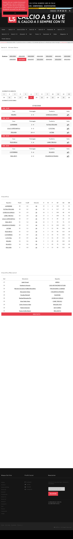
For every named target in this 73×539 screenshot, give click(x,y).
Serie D (13, 34)
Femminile (50, 29)
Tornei (37, 34)
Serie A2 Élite (21, 29)
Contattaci (13, 525)
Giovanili (22, 34)
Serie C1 (60, 29)
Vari (30, 34)
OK (15, 13)
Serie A (11, 29)
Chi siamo (7, 525)
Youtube (28, 487)
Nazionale (46, 34)
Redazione (53, 10)
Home (3, 29)
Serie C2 (4, 34)
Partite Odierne (6, 38)
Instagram (29, 489)
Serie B (41, 29)
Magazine (63, 34)
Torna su (20, 525)
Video (55, 34)
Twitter (28, 484)
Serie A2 (31, 29)
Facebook (28, 482)
